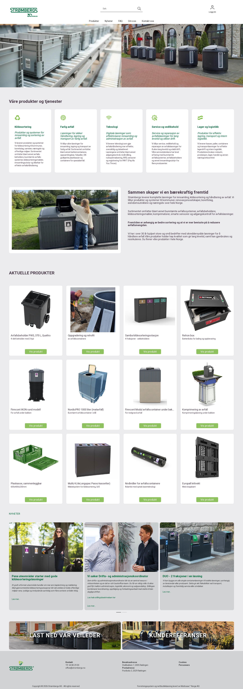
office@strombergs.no (75, 668)
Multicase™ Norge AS (190, 686)
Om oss (132, 21)
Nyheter (109, 21)
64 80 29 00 (74, 665)
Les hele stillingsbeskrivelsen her (101, 597)
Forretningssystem (145, 686)
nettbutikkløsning (164, 686)
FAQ (120, 21)
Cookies (183, 662)
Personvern (184, 665)
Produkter (94, 21)
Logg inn (212, 8)
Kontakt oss (148, 21)
